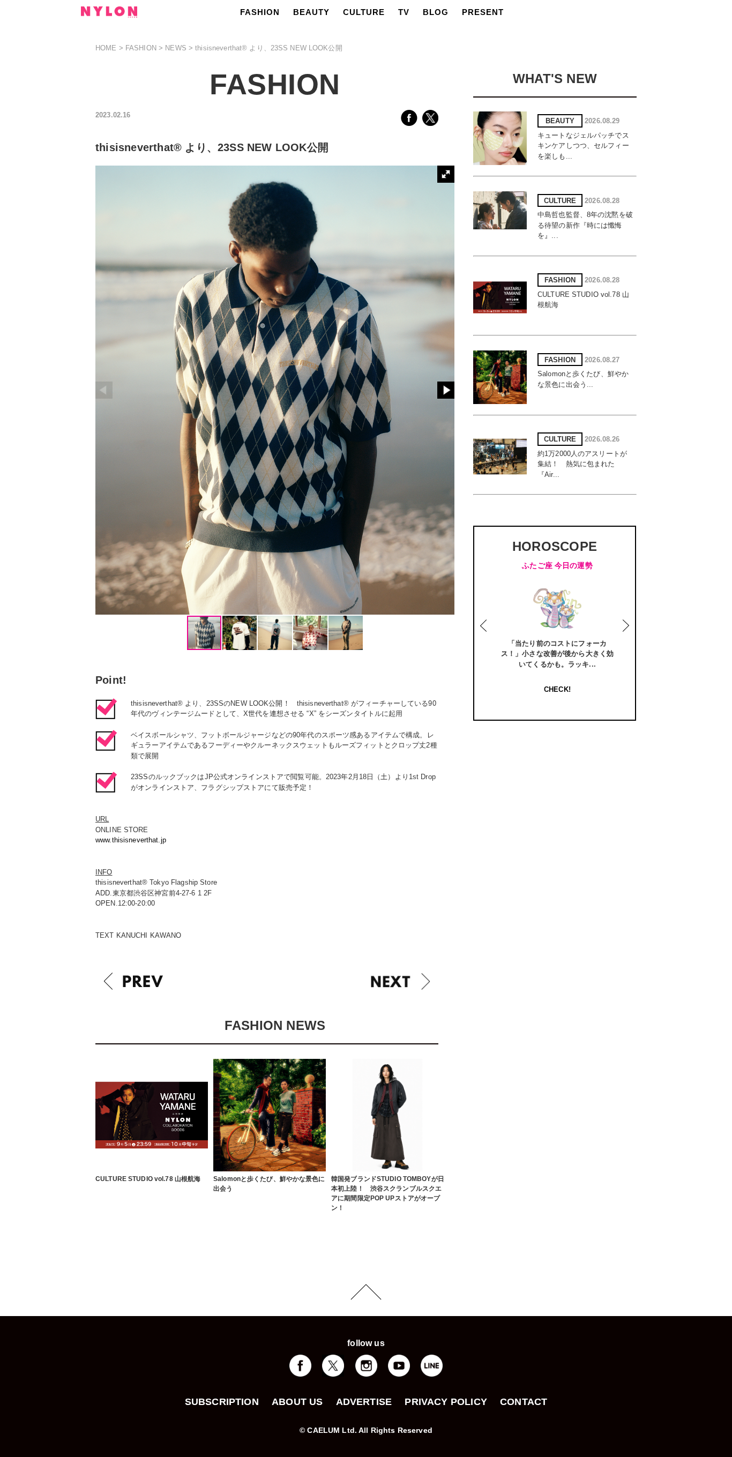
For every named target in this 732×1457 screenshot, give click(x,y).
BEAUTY (311, 12)
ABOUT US (297, 1401)
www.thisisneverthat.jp (130, 840)
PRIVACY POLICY (446, 1401)
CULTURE (364, 12)
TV (403, 12)
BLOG (436, 12)
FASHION (260, 12)
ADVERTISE (364, 1401)
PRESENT (483, 12)
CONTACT (523, 1401)
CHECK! (557, 689)
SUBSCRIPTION (222, 1401)
